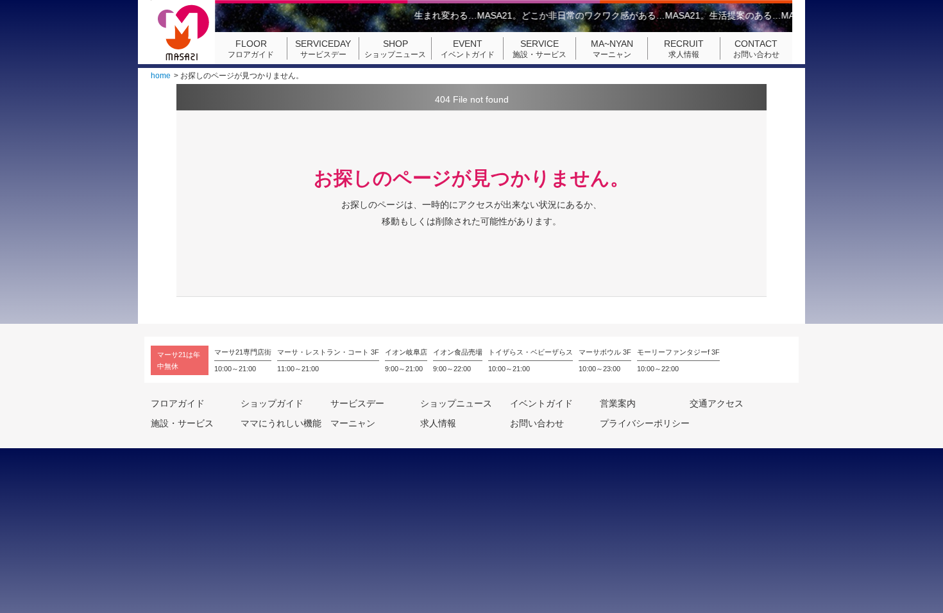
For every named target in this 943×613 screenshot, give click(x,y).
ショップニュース (395, 48)
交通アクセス (716, 403)
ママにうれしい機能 (281, 423)
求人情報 (684, 48)
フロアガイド (251, 48)
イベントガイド (468, 48)
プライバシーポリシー (645, 423)
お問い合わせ (756, 48)
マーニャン (612, 48)
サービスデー (323, 48)
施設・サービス (539, 48)
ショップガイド (272, 403)
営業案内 (618, 403)
